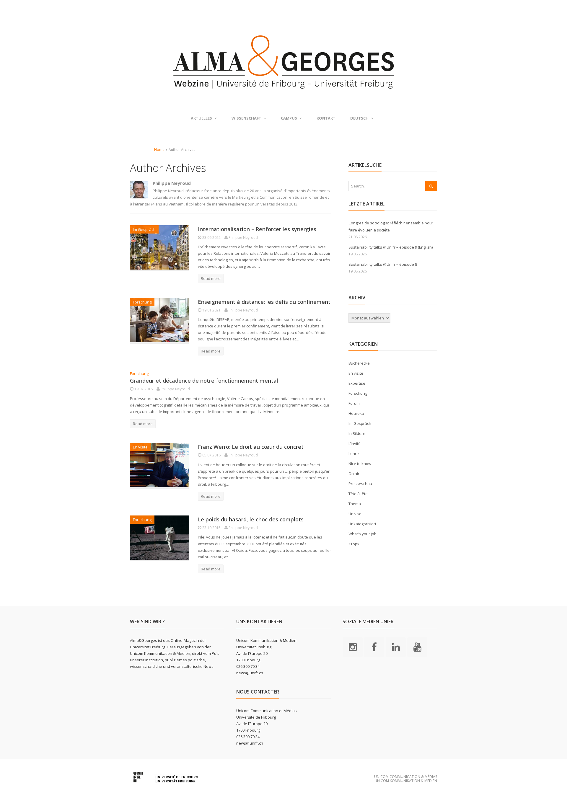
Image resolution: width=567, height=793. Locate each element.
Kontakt (326, 118)
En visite (140, 447)
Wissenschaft (246, 118)
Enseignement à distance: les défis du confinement (264, 301)
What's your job (362, 533)
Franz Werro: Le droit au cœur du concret (251, 446)
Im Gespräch (144, 229)
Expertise (356, 383)
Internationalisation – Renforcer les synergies (257, 229)
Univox (354, 513)
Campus (289, 118)
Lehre (353, 453)
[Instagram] (353, 646)
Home (159, 149)
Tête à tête (358, 493)
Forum (354, 403)
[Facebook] (374, 646)
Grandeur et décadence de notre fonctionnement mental (204, 380)
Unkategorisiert (362, 523)
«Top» (353, 543)
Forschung (142, 302)
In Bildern (356, 433)
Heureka (356, 413)
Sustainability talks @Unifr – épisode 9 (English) (390, 247)
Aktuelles (201, 118)
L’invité (354, 443)
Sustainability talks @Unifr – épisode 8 (382, 264)
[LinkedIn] (396, 646)
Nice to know (359, 463)
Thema (354, 503)
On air (353, 473)
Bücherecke (359, 363)
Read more (211, 278)
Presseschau (360, 483)
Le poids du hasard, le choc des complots (251, 519)
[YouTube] (417, 646)
